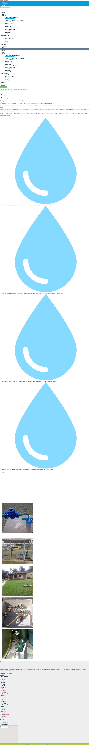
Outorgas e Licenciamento (10, 18)
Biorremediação (8, 32)
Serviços (4, 15)
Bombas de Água (8, 37)
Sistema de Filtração (9, 23)
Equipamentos (5, 35)
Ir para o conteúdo (4, 0)
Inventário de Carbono (9, 34)
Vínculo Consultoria (61, 744)
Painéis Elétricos (8, 43)
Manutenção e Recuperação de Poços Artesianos (14, 20)
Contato (4, 47)
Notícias (4, 44)
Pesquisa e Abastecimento (10, 29)
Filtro (6, 40)
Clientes (4, 46)
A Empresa (4, 14)
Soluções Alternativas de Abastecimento (12, 27)
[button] (44, 49)
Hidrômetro (7, 41)
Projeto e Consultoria (9, 26)
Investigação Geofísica (9, 21)
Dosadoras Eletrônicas (9, 38)
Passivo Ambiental (8, 31)
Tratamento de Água (9, 24)
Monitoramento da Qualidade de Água (12, 17)
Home (3, 12)
